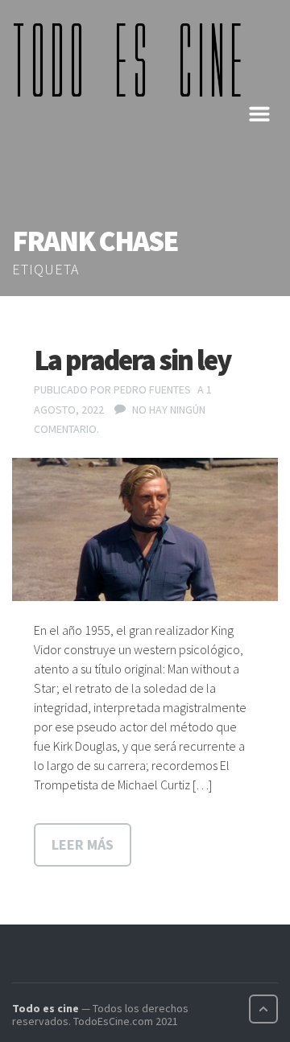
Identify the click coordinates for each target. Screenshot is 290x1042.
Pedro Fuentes (152, 389)
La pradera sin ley (132, 360)
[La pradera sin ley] (145, 529)
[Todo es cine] (133, 59)
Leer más (83, 844)
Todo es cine (45, 1008)
